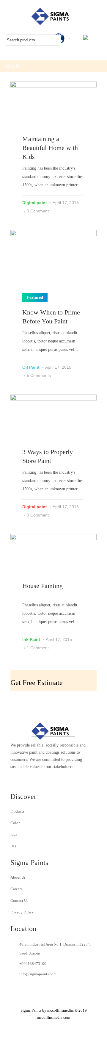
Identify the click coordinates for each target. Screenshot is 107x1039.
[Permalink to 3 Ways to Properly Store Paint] (53, 423)
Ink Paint (31, 639)
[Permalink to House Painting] (53, 558)
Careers (16, 889)
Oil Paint (31, 367)
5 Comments (39, 375)
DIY (13, 846)
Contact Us (19, 900)
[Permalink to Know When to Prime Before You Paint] (53, 262)
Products (17, 811)
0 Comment (38, 211)
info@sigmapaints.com (37, 974)
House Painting (42, 585)
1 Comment (38, 647)
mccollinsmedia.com (53, 1017)
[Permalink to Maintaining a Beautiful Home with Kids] (53, 110)
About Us (18, 877)
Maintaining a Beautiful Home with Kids (50, 147)
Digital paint (34, 202)
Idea (13, 834)
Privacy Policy (22, 912)
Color (15, 823)
